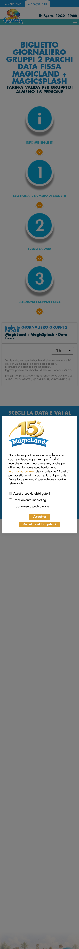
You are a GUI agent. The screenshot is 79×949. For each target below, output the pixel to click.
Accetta (39, 516)
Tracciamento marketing (29, 499)
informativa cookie (21, 471)
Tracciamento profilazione (31, 506)
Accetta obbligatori (39, 524)
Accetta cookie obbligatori (31, 493)
